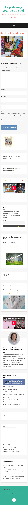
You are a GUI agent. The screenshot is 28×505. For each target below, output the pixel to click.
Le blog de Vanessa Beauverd (11, 389)
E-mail (3, 97)
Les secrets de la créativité (12, 478)
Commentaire (5, 70)
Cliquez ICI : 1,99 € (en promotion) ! (13, 242)
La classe (5, 394)
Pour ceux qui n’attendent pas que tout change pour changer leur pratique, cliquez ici (13, 291)
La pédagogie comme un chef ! (14, 8)
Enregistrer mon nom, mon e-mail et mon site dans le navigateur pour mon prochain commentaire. (13, 115)
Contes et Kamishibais (9, 400)
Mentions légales (10, 493)
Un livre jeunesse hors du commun (14, 476)
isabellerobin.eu (17, 495)
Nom (3, 89)
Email (4, 220)
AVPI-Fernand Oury (8, 392)
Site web (3, 104)
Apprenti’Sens (7, 404)
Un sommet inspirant (10, 469)
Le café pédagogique (8, 386)
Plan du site (19, 493)
